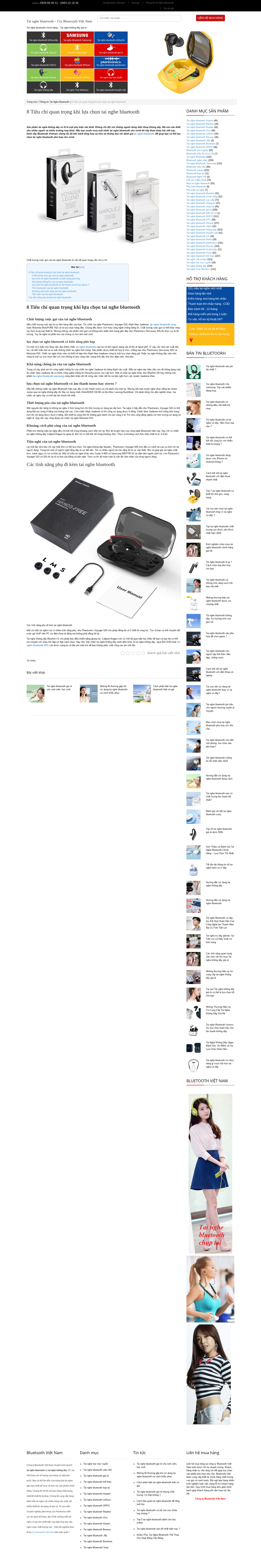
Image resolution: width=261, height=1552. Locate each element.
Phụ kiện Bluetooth (196, 186)
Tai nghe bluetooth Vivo (198, 130)
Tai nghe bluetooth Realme (200, 124)
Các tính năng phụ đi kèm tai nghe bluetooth (50, 297)
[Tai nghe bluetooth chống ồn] (111, 35)
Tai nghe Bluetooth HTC (198, 219)
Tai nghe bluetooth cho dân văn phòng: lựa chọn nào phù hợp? (220, 743)
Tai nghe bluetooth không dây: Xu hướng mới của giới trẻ (219, 618)
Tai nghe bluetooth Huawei (199, 127)
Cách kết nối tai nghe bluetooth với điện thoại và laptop (219, 672)
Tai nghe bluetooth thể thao (77, 77)
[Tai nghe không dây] (43, 84)
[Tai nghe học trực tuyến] (111, 72)
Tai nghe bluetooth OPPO (199, 147)
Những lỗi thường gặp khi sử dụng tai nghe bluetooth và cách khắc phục (113, 689)
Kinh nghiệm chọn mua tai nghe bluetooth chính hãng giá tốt (219, 547)
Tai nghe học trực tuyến (111, 77)
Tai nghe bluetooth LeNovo (200, 133)
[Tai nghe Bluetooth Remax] (43, 72)
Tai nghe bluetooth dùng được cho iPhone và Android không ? (218, 458)
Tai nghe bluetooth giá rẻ (111, 52)
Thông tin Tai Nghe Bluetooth (160, 3)
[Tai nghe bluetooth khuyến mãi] (111, 84)
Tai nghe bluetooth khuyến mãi (111, 90)
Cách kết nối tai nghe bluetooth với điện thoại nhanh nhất (218, 476)
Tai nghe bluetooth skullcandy (201, 249)
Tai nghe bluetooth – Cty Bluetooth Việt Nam (59, 21)
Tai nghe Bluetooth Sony (199, 252)
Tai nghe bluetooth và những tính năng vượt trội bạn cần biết (219, 583)
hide (82, 267)
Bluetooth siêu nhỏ (196, 166)
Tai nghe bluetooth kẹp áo (96, 1487)
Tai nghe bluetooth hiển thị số (201, 213)
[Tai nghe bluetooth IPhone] (77, 60)
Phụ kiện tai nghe (195, 190)
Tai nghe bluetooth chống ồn (111, 40)
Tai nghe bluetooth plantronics (111, 65)
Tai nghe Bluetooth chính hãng (202, 196)
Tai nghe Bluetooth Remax (43, 77)
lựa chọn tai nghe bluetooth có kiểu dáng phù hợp (56, 278)
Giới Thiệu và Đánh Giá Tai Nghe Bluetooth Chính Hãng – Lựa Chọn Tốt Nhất (220, 850)
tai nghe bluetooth (144, 133)
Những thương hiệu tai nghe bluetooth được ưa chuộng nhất (218, 601)
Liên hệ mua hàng (210, 17)
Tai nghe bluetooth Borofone (200, 143)
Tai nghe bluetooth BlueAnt (200, 193)
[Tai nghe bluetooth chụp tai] (43, 47)
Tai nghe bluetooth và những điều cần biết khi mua (218, 405)
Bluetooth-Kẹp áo (195, 173)
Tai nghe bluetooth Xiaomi (199, 120)
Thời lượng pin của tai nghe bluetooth (50, 288)
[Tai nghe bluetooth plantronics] (111, 60)
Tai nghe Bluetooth (196, 157)
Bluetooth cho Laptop (197, 150)
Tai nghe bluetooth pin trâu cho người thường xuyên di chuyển (220, 707)
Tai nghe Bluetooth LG (197, 236)
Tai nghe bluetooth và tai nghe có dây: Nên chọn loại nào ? (220, 423)
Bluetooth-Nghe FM (196, 176)
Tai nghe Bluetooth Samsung (77, 40)
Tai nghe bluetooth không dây (43, 40)
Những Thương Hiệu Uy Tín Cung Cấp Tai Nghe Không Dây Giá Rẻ (218, 1010)
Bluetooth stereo (194, 170)
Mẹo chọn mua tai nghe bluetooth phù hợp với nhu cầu (219, 725)
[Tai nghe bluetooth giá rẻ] (111, 47)
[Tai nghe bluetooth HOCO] (43, 60)
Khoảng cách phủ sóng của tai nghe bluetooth (54, 291)
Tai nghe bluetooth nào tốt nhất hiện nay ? (158, 1528)
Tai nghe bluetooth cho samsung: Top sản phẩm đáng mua (218, 387)
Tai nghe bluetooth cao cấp (200, 200)
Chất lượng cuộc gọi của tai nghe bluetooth (53, 275)
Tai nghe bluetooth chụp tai (44, 52)
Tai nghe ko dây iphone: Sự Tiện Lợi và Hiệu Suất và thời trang (220, 939)
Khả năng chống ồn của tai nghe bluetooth (52, 282)
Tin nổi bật (169, 8)
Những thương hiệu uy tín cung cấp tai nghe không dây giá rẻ (219, 974)
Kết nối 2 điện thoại (77, 52)
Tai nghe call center (196, 259)
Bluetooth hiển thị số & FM (200, 153)
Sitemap (135, 3)
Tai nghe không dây (43, 90)
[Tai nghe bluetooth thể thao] (77, 72)
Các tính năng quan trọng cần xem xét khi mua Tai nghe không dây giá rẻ (219, 956)
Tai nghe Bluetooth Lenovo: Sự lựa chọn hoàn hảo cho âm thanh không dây (220, 1028)
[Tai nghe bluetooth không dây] (43, 35)
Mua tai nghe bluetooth (198, 183)
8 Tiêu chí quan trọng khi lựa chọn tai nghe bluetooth (54, 272)
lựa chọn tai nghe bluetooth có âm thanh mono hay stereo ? (60, 285)
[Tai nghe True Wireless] (77, 84)
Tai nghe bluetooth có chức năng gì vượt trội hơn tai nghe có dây (220, 1063)
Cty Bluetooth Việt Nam (114, 3)
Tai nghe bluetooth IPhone (77, 65)
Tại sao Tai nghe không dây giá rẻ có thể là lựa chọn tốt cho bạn (220, 992)
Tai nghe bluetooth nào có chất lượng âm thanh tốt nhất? (219, 796)
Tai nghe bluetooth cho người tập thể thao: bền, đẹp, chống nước (218, 654)
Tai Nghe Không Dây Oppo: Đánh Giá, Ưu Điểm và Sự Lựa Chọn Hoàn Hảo (220, 1045)
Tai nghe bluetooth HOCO (43, 65)
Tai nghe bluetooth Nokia (199, 239)
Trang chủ (32, 102)
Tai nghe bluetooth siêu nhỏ (97, 1470)
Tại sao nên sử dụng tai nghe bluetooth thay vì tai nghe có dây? (219, 690)
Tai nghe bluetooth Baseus (200, 137)
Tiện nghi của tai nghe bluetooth (47, 294)
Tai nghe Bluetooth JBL (198, 140)
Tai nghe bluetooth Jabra (199, 226)
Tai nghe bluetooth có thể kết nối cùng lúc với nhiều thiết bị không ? (219, 440)
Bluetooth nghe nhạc (197, 160)
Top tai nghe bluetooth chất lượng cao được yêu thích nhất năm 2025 (220, 529)
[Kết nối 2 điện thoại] (77, 47)
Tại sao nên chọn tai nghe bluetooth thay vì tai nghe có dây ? (219, 512)
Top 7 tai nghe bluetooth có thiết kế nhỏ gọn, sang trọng (220, 494)
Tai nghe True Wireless (77, 90)
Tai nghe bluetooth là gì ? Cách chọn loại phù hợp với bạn (219, 565)
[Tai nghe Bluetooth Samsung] (77, 35)
